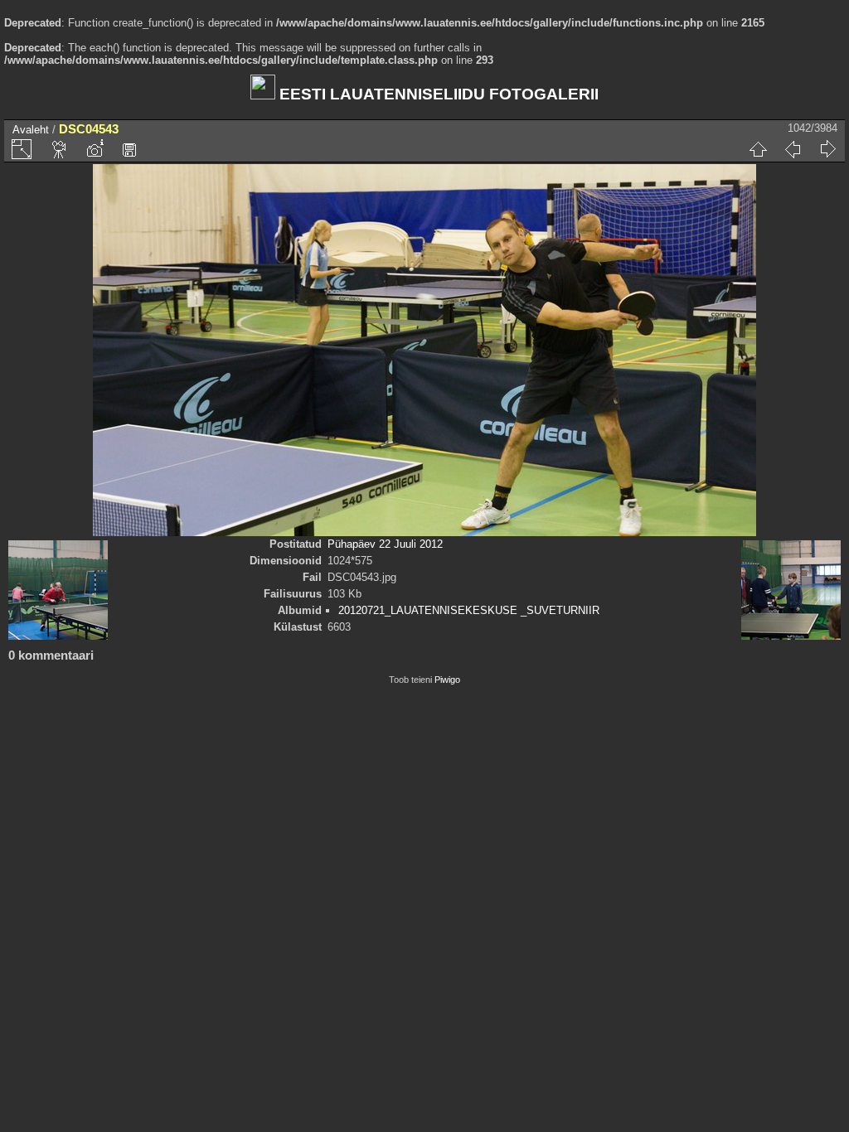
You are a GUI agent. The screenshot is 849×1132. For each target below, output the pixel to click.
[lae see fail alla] (129, 149)
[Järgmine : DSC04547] (827, 149)
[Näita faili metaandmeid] (94, 149)
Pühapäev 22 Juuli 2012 (385, 544)
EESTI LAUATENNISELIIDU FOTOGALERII (437, 94)
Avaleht (30, 129)
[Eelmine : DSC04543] (792, 149)
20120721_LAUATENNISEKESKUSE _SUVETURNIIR (468, 610)
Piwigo (447, 680)
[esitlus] (59, 149)
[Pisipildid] (757, 149)
